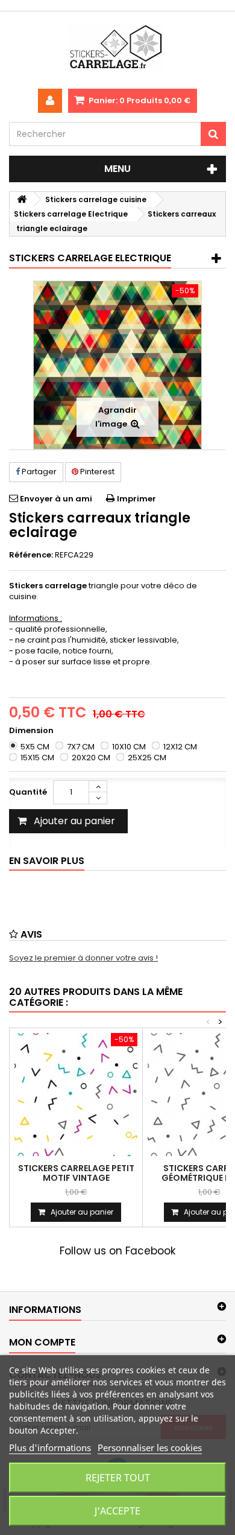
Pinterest (96, 471)
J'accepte (117, 1511)
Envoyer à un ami (56, 498)
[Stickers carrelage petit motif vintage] (75, 1094)
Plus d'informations (50, 1447)
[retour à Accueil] (21, 199)
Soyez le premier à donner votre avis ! (83, 958)
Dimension (32, 730)
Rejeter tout (118, 1477)
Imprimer (136, 498)
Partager (38, 471)
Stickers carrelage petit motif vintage (76, 1173)
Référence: (31, 555)
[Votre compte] (50, 101)
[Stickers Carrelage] (117, 50)
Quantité (28, 792)
